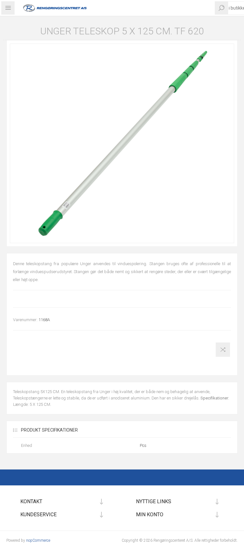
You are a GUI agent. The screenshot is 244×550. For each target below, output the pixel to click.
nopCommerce (38, 540)
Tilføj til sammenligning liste (223, 349)
